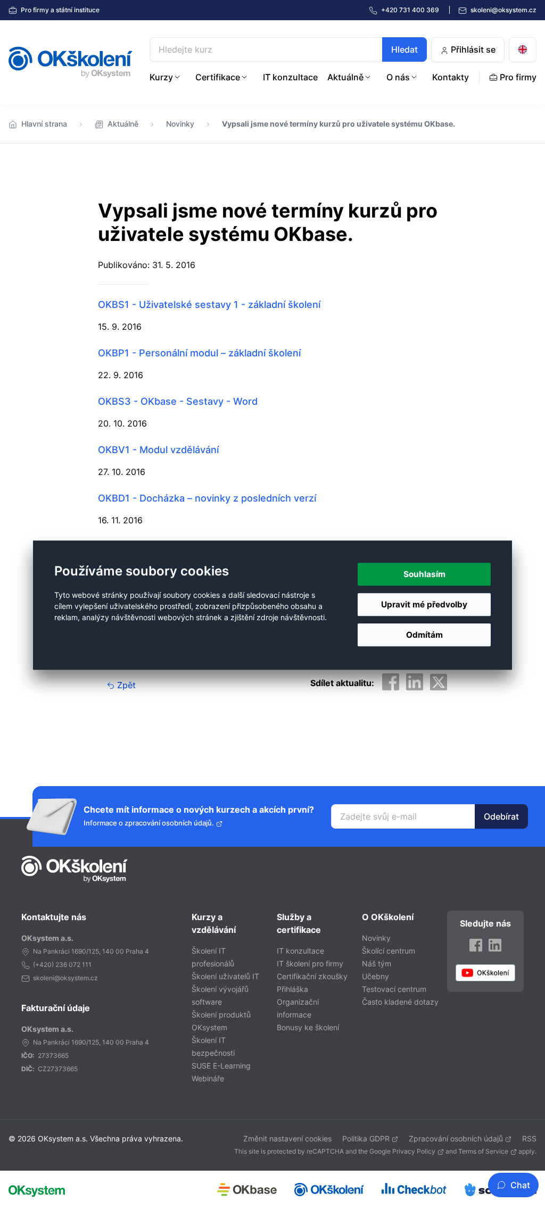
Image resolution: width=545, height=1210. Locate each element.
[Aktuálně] (367, 77)
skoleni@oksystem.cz (502, 10)
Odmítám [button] (424, 635)
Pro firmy (59, 10)
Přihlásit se (472, 49)
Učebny (375, 976)
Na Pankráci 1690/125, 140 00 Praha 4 (91, 951)
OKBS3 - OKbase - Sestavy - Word (178, 401)
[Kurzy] (177, 77)
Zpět (125, 685)
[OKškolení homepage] (74, 869)
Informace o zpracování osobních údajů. (149, 823)
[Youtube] (485, 972)
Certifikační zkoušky (312, 976)
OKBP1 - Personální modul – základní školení (199, 352)
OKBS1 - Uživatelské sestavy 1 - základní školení (209, 304)
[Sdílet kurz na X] (438, 681)
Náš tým (376, 963)
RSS (529, 1138)
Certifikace (217, 77)
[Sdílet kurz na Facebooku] (390, 681)
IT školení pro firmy (310, 963)
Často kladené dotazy (400, 1001)
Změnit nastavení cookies (287, 1138)
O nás (398, 77)
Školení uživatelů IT (225, 976)
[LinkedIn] (495, 945)
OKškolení (71, 62)
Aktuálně (345, 77)
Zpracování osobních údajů (456, 1138)
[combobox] (288, 49)
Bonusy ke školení (308, 1027)
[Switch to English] (522, 49)
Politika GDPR (366, 1138)
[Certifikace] (244, 77)
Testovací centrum (394, 989)
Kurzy (161, 77)
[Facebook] (475, 945)
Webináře (208, 1078)
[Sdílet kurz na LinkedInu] (414, 681)
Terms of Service (483, 1151)
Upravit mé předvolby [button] (424, 604)
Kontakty (450, 77)
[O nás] (414, 77)
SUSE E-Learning (221, 1065)
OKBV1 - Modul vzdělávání (158, 449)
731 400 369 (411, 10)
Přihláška (292, 989)
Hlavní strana (44, 123)
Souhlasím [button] (424, 574)
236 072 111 (73, 965)
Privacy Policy (413, 1151)
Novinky (180, 123)
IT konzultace (290, 77)
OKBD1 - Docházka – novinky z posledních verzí (207, 498)
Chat (520, 1185)
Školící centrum (388, 950)
